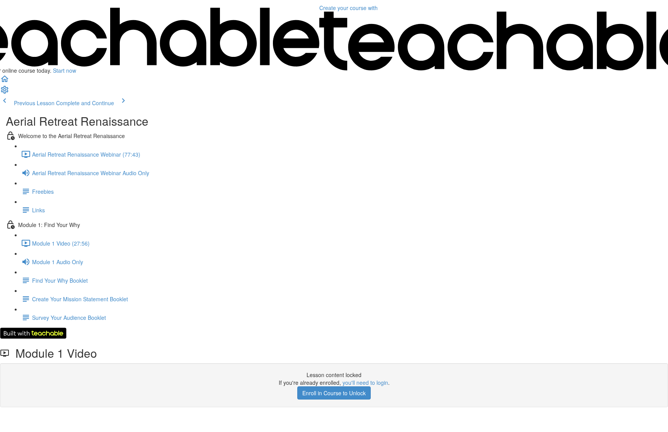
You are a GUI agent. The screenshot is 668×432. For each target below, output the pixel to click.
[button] (4, 81)
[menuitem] (4, 92)
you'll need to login (365, 382)
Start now (64, 70)
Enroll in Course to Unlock (334, 393)
